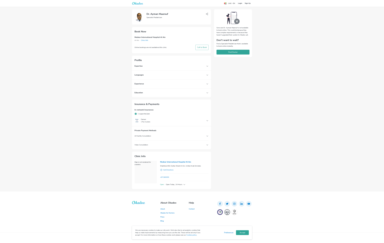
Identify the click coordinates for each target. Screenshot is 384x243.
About (162, 209)
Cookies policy (191, 235)
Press (162, 217)
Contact (192, 209)
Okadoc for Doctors (167, 213)
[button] (144, 40)
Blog (162, 221)
